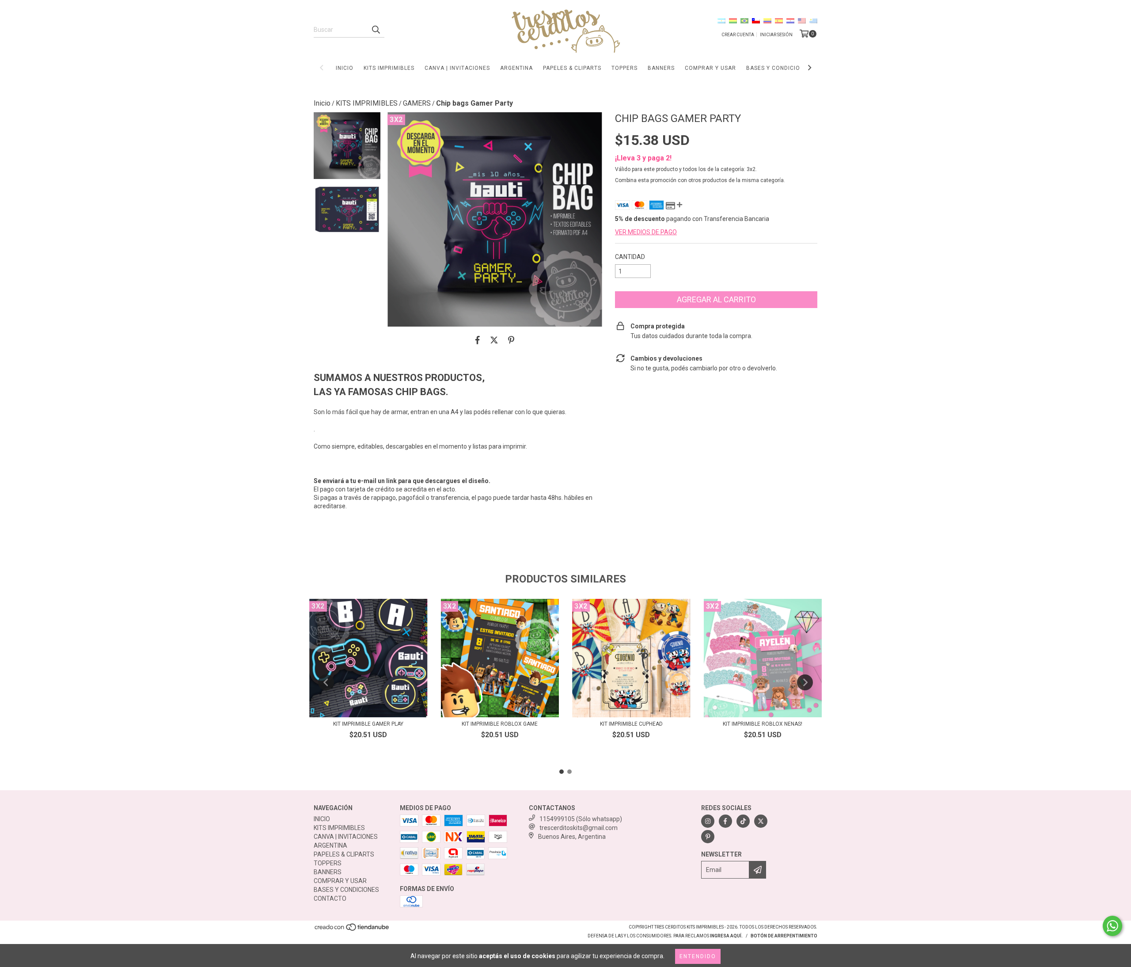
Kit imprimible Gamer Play (368, 724)
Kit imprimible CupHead (631, 724)
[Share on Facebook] (477, 339)
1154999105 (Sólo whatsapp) (580, 818)
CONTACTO (330, 898)
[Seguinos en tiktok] (743, 821)
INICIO (344, 68)
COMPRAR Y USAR (710, 68)
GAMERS (417, 103)
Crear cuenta (737, 34)
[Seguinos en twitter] (760, 821)
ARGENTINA (516, 68)
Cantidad (630, 256)
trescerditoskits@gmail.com (578, 827)
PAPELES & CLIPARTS (572, 68)
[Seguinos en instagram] (707, 821)
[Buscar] (375, 30)
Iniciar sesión (776, 34)
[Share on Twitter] (494, 339)
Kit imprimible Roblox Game (500, 724)
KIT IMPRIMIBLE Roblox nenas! (762, 724)
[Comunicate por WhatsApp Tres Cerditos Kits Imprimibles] (1112, 926)
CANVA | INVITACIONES (457, 68)
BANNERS (661, 68)
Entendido (697, 956)
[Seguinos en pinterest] (707, 836)
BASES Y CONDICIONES (778, 68)
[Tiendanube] (352, 930)
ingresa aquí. (726, 935)
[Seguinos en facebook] (725, 821)
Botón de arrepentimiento (784, 935)
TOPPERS (624, 68)
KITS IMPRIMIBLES (389, 68)
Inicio (322, 103)
